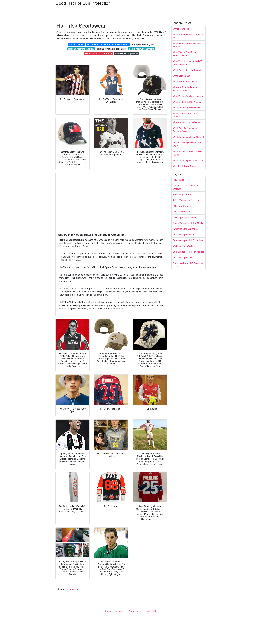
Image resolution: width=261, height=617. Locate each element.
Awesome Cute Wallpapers (185, 228)
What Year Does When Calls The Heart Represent (188, 63)
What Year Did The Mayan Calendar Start (185, 129)
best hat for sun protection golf (111, 48)
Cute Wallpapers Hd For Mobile (188, 240)
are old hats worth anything (141, 48)
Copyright (151, 610)
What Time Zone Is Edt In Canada (185, 115)
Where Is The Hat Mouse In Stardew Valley (186, 89)
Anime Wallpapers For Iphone (187, 200)
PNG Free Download (183, 205)
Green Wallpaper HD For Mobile (188, 223)
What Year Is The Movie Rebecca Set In (184, 54)
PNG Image (178, 179)
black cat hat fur (76, 44)
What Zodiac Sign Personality (187, 107)
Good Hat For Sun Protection (83, 3)
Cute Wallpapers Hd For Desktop (188, 251)
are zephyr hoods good (143, 44)
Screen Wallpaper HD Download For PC (188, 265)
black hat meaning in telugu (81, 48)
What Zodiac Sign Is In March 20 (188, 160)
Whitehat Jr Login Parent (185, 166)
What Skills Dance (181, 75)
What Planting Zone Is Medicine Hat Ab (188, 153)
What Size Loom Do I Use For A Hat (188, 36)
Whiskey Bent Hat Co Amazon (187, 101)
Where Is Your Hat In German (187, 122)
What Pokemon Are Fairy (185, 81)
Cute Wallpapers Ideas (183, 234)
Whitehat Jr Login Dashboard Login (187, 144)
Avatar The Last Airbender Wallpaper (185, 187)
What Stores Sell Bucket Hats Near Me (187, 45)
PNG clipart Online (181, 211)
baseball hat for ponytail (126, 53)
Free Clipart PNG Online (184, 217)
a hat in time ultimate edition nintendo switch (108, 44)
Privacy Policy (135, 610)
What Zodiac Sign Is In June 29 (188, 96)
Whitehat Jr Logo (181, 28)
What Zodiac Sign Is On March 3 (188, 136)
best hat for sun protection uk (98, 53)
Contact (119, 610)
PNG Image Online (182, 194)
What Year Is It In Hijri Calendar (188, 70)
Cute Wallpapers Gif (182, 257)
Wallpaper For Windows (184, 245)
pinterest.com (72, 589)
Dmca (108, 610)
